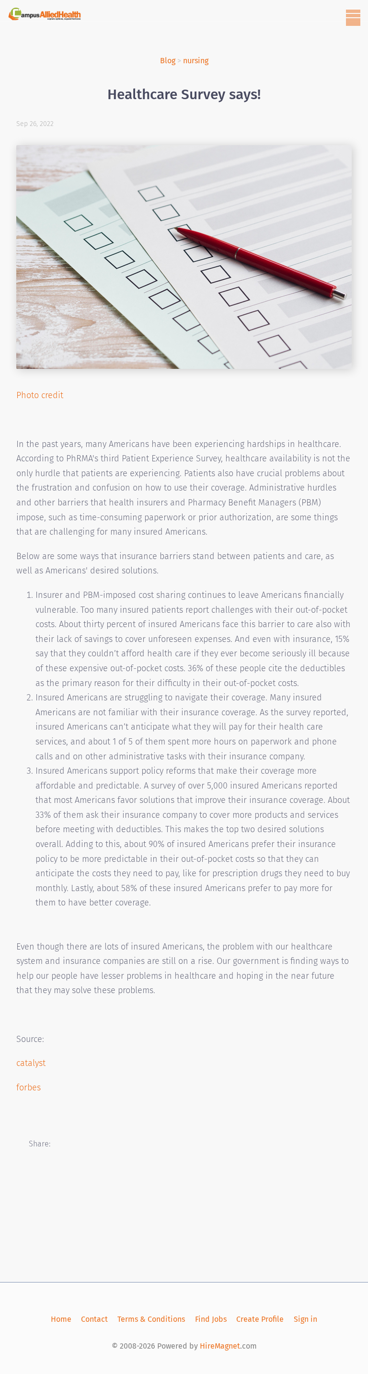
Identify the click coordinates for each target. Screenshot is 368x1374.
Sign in (305, 1319)
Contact (94, 1319)
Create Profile (260, 1319)
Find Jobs (211, 1319)
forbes (28, 1087)
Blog (167, 60)
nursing (195, 60)
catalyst (31, 1063)
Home (61, 1319)
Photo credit (39, 395)
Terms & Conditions (151, 1319)
